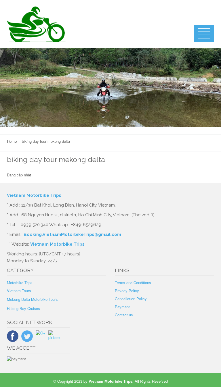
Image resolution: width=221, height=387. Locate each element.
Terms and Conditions (133, 282)
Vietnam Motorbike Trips (34, 195)
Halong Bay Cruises (23, 308)
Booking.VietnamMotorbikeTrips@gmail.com (72, 234)
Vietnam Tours (19, 290)
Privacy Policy (127, 290)
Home (12, 141)
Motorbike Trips (20, 282)
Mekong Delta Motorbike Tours (32, 299)
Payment (122, 306)
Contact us (124, 314)
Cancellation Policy (131, 298)
